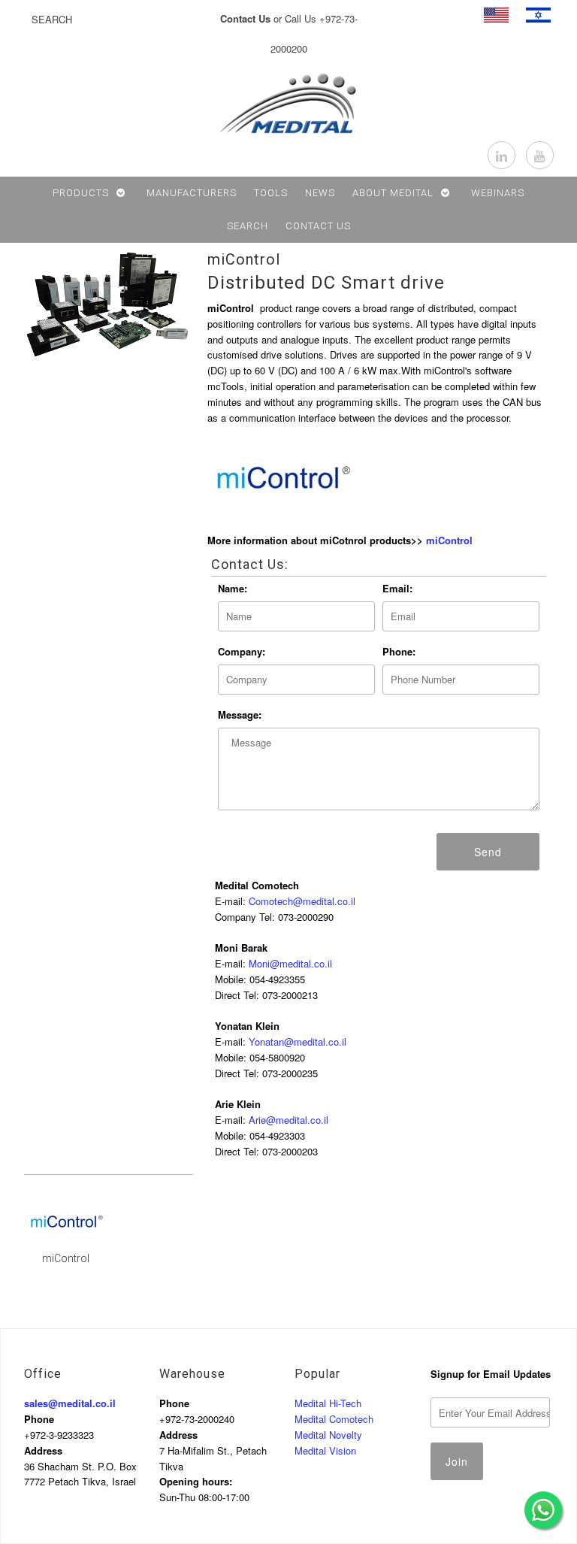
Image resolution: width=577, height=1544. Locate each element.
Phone (39, 1419)
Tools (271, 192)
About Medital (393, 192)
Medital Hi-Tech (328, 1403)
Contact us (318, 226)
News (320, 192)
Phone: (398, 651)
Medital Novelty (328, 1434)
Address (43, 1450)
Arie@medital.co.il (288, 1120)
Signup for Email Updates (490, 1374)
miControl (243, 259)
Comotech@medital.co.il (302, 901)
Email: (397, 588)
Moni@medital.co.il (290, 963)
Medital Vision (325, 1450)
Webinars (497, 192)
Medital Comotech (334, 1419)
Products (81, 192)
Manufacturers (192, 192)
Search (247, 226)
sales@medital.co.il (70, 1403)
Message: (239, 714)
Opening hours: (195, 1481)
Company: (241, 651)
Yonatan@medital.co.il (297, 1041)
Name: (232, 588)
